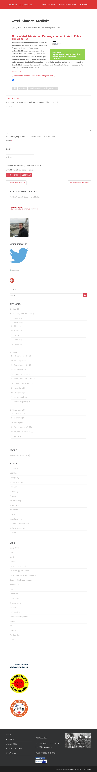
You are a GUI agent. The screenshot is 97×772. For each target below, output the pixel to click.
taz (11, 626)
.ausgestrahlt (14, 548)
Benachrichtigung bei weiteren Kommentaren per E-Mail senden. (30, 136)
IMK (11, 589)
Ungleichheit (53, 88)
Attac (12, 552)
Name (9, 140)
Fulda (14, 88)
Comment (10, 106)
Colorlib (72, 769)
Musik (16, 340)
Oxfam (12, 621)
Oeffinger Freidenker (17, 528)
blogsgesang (14, 478)
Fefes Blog (14, 491)
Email (8, 149)
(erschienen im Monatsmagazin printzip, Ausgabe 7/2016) (33, 76)
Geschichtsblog (15, 500)
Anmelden (10, 739)
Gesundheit (22, 88)
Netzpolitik (18, 388)
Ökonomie (18, 418)
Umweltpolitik (19, 397)
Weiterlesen (16, 72)
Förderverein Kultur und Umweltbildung (24, 575)
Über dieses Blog (48, 4)
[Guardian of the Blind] (14, 270)
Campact (13, 561)
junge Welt (14, 594)
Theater (17, 344)
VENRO (12, 639)
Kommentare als (14, 748)
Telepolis (13, 630)
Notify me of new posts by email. (20, 170)
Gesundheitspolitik (48, 28)
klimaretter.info (15, 603)
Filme (16, 335)
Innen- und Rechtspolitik (23, 379)
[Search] (85, 295)
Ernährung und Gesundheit (23, 313)
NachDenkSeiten (16, 519)
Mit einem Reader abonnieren (47, 743)
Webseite (9, 157)
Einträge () (11, 744)
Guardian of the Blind (20, 4)
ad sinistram (14, 468)
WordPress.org (11, 753)
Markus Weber (31, 28)
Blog (14, 309)
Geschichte (18, 413)
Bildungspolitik (19, 360)
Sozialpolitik (18, 392)
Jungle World (14, 598)
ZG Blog (13, 533)
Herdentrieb (14, 505)
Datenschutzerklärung (67, 4)
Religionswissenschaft (22, 431)
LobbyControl (15, 612)
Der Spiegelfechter (17, 482)
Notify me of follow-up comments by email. (24, 165)
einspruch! (13, 487)
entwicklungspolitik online (19, 571)
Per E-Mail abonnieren (43, 747)
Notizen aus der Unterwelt (20, 523)
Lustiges (16, 318)
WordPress (87, 769)
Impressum (84, 4)
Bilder (16, 326)
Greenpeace (14, 584)
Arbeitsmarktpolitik (21, 356)
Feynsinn (13, 496)
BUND (12, 557)
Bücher (16, 330)
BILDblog (13, 473)
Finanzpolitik (18, 369)
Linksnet (13, 607)
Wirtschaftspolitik (20, 402)
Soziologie (18, 436)
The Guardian (15, 635)
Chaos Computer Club (18, 566)
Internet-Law (14, 510)
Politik (58, 28)
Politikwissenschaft (21, 427)
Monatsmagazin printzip (19, 617)
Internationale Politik (21, 383)
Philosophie (18, 422)
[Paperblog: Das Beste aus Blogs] (41, 761)
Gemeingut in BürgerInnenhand (21, 580)
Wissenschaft (18, 410)
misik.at (12, 514)
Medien (15, 323)
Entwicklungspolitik (21, 365)
